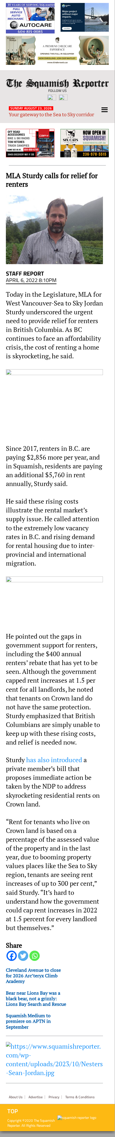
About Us (16, 1097)
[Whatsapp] (34, 956)
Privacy (54, 1097)
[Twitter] (23, 956)
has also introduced (54, 760)
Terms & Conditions (80, 1097)
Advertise (36, 1097)
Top (12, 1111)
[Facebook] (11, 956)
